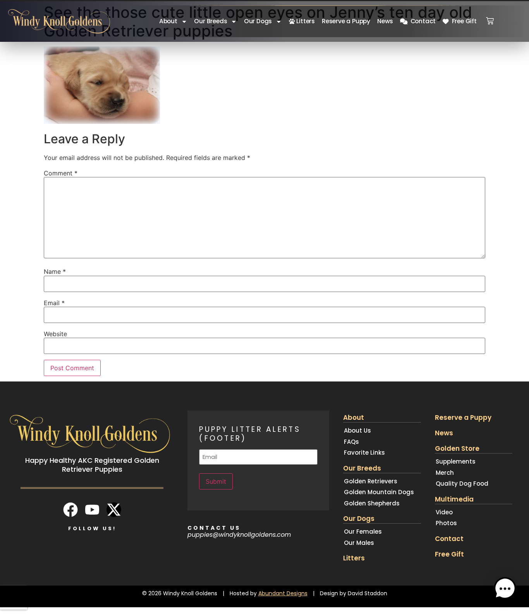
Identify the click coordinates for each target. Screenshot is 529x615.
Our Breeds (210, 21)
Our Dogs (258, 21)
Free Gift (463, 21)
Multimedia (454, 499)
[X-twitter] (113, 509)
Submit (216, 481)
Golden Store (457, 448)
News (385, 21)
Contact (421, 21)
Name (55, 271)
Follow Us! (92, 528)
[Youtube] (92, 509)
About (168, 21)
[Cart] (490, 18)
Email (54, 303)
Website (55, 334)
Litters (305, 21)
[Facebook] (70, 509)
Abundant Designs (282, 593)
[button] (505, 589)
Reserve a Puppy (346, 21)
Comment (60, 173)
